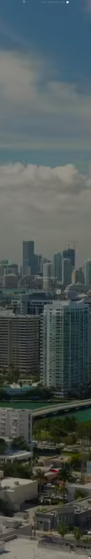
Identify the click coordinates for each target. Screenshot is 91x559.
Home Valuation (50, 2)
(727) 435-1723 (62, 2)
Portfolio (44, 2)
